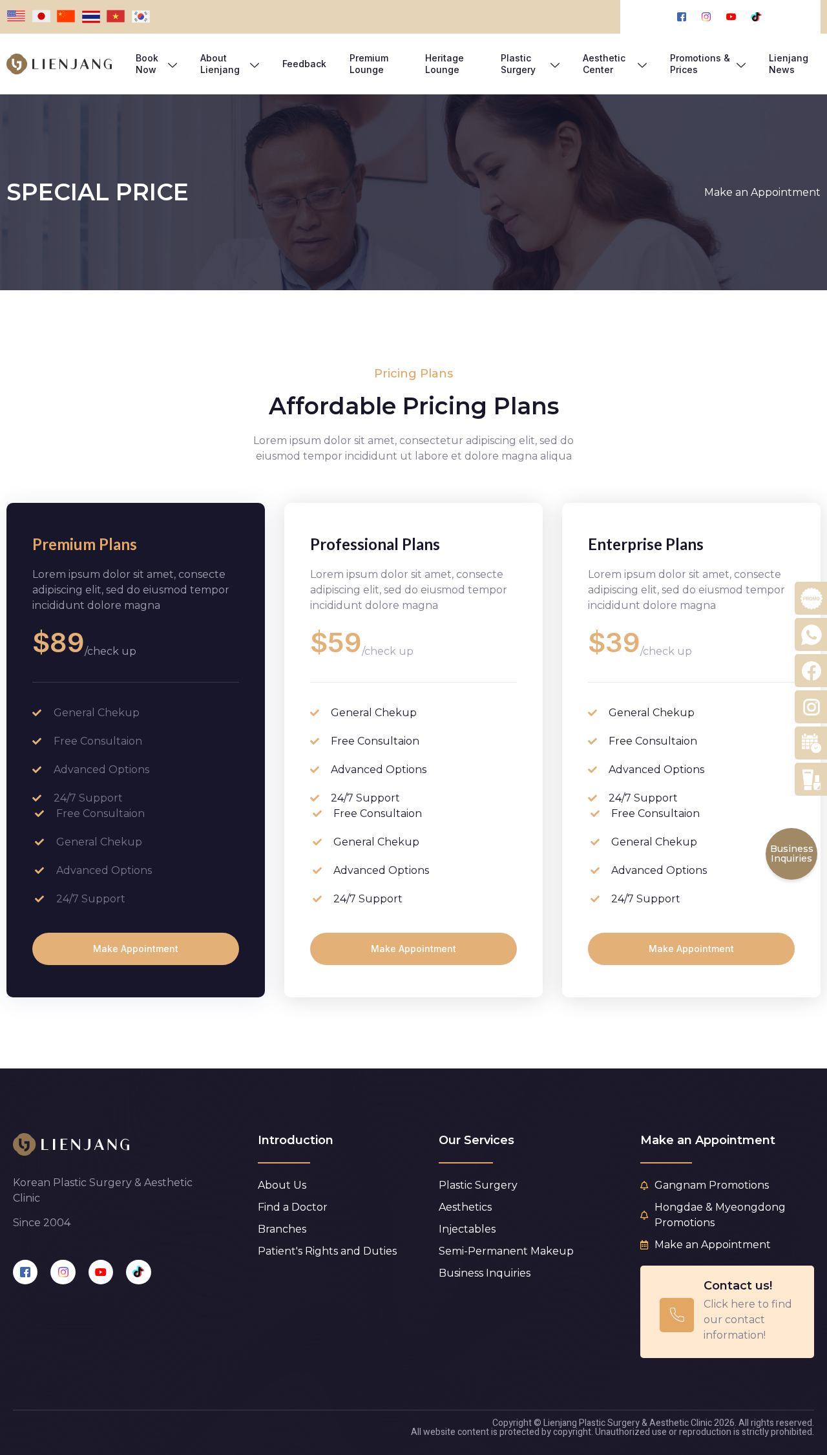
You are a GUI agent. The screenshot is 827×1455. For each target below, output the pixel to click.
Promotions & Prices (700, 63)
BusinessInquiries (791, 853)
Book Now (147, 63)
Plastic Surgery (518, 63)
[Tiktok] (138, 1272)
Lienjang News (788, 63)
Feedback (304, 63)
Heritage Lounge (444, 63)
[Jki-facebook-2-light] (25, 1272)
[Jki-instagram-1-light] (62, 1272)
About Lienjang (220, 63)
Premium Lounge (369, 63)
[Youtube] (101, 1272)
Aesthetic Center (604, 63)
